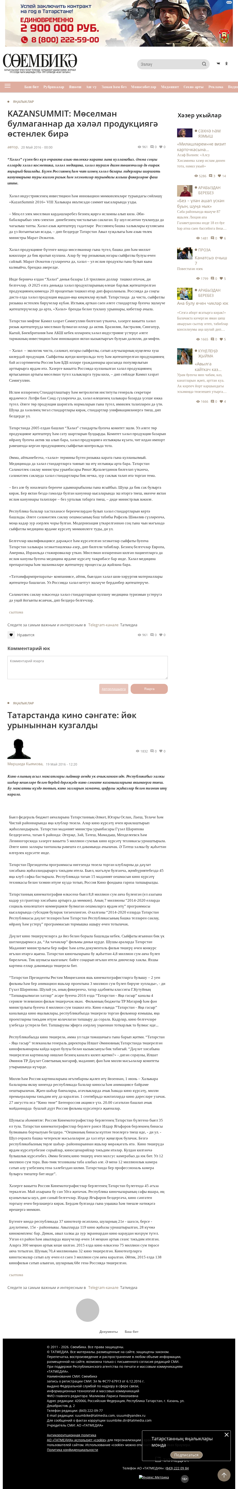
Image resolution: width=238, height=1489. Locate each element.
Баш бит (31, 87)
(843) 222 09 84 (177, 1468)
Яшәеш (75, 87)
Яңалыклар (23, 101)
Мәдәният (170, 87)
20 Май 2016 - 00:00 (37, 147)
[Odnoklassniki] (226, 64)
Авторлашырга (114, 689)
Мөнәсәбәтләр (143, 87)
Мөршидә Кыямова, (25, 763)
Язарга (149, 689)
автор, (13, 146)
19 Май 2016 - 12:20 (61, 764)
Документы (108, 1331)
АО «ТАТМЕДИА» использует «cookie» (76, 1440)
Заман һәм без (114, 87)
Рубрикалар (53, 87)
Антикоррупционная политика (71, 1435)
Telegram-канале (103, 624)
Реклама (215, 87)
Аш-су (91, 87)
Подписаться (186, 1455)
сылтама (16, 612)
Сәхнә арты (194, 87)
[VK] (218, 64)
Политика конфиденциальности (72, 1449)
